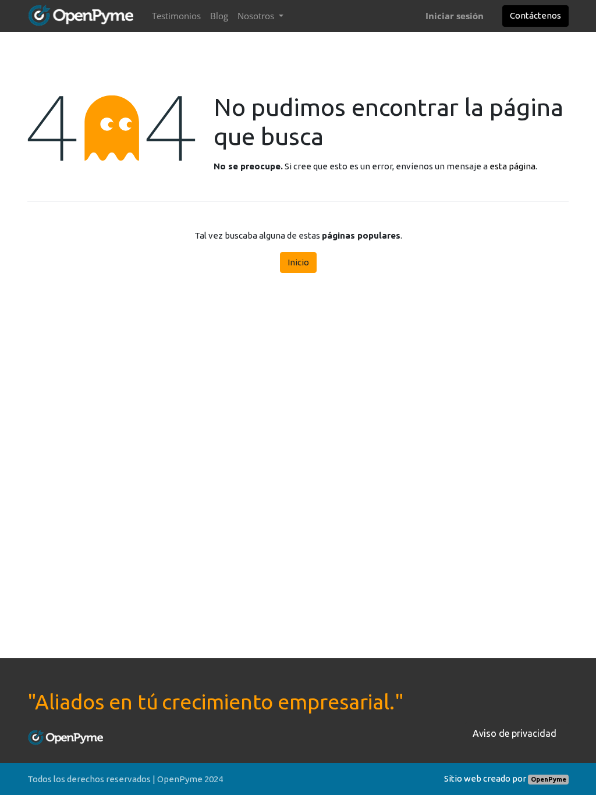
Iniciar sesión (454, 16)
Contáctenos (535, 15)
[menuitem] (176, 16)
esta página (512, 166)
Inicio (298, 262)
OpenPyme (548, 779)
